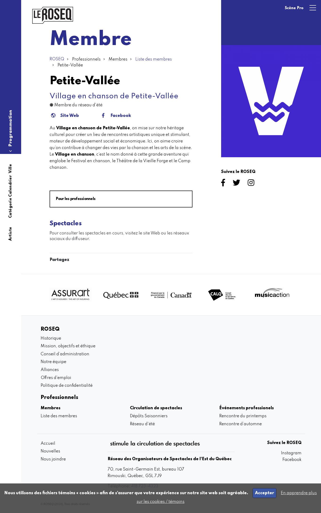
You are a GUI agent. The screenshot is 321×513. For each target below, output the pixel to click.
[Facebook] (224, 184)
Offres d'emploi (56, 378)
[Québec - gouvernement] (121, 294)
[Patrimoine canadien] (171, 295)
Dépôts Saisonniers (149, 416)
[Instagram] (252, 184)
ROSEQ (57, 59)
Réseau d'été (142, 424)
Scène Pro (294, 8)
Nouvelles (50, 451)
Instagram (291, 453)
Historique (51, 338)
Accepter (264, 493)
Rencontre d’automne (240, 424)
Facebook (120, 116)
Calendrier (10, 186)
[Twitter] (237, 184)
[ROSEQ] (52, 15)
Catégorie (10, 208)
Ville (10, 168)
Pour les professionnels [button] (75, 199)
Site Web (69, 116)
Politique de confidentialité (67, 385)
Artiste (10, 234)
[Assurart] (70, 295)
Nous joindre (53, 459)
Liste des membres (153, 59)
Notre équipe (53, 362)
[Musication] (272, 294)
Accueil (48, 443)
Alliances (50, 370)
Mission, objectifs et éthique (68, 346)
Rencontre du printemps (242, 416)
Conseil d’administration (65, 354)
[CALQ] (221, 295)
